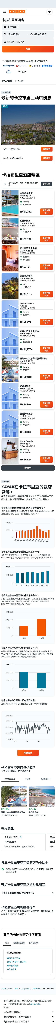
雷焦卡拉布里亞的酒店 (16, 962)
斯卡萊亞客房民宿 (28, 248)
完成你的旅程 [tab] (19, 943)
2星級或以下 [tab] (46, 779)
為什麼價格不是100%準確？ (17, 1021)
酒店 (16, 989)
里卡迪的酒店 (12, 965)
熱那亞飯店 (25, 386)
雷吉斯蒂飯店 (26, 413)
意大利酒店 (36, 989)
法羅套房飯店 (26, 276)
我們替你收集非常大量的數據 (17, 1016)
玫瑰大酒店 (25, 220)
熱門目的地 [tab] (33, 943)
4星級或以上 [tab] (10, 779)
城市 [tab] (7, 943)
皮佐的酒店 (11, 969)
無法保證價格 (35, 1004)
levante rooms (27, 303)
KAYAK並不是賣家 (12, 1012)
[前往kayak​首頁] (17, 11)
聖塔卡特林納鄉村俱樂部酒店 (33, 358)
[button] (4, 12)
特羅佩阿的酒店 (13, 958)
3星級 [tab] (28, 779)
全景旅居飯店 (26, 193)
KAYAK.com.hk (7, 989)
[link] (28, 753)
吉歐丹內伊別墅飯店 (29, 331)
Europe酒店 (25, 989)
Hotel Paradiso (27, 441)
